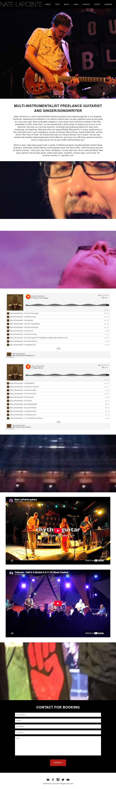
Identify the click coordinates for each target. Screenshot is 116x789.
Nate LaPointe (53, 783)
